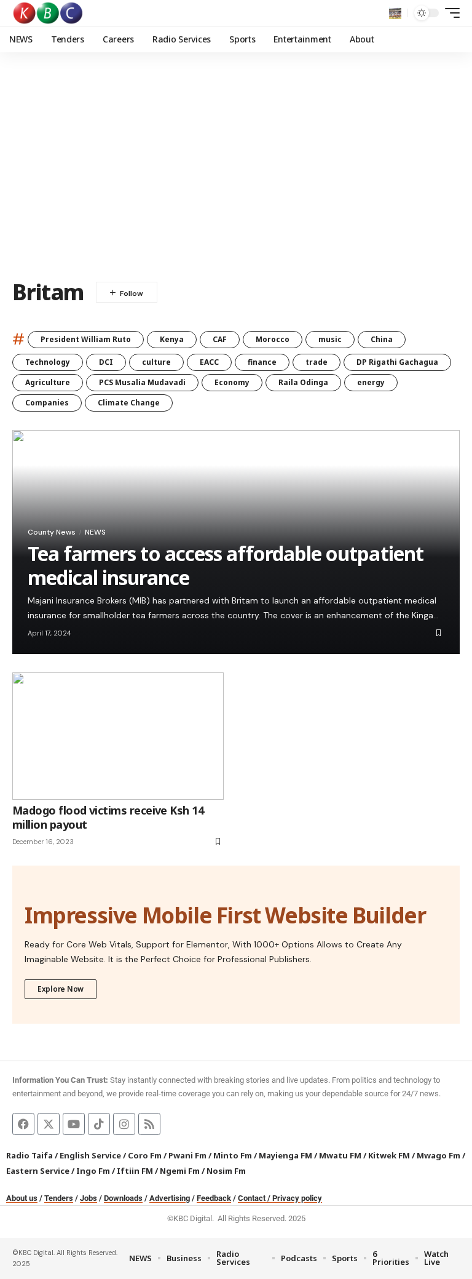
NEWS (95, 532)
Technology (47, 362)
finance (262, 362)
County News (52, 532)
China (382, 339)
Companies (47, 402)
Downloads (123, 1198)
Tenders (58, 1198)
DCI (106, 362)
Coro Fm (145, 1155)
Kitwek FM (389, 1155)
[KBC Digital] (48, 13)
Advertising (169, 1198)
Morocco (272, 339)
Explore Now (60, 989)
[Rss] (149, 1124)
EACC (209, 362)
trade (316, 362)
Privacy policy (297, 1198)
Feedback (214, 1198)
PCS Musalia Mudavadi (142, 382)
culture (156, 362)
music (330, 339)
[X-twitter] (48, 1124)
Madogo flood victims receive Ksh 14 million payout (107, 817)
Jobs (88, 1198)
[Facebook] (23, 1124)
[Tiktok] (99, 1124)
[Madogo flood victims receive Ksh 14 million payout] (118, 735)
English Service (90, 1155)
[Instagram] (124, 1124)
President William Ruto (86, 339)
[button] (395, 13)
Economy (232, 382)
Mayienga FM (285, 1155)
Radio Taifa (29, 1155)
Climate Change (129, 402)
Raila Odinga (303, 382)
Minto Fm (232, 1155)
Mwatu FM (340, 1155)
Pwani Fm (187, 1155)
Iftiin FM (135, 1170)
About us (21, 1198)
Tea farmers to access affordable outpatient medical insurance (225, 565)
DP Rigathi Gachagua (397, 362)
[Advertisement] (236, 175)
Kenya (172, 339)
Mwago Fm (438, 1155)
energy (371, 382)
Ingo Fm (93, 1170)
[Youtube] (74, 1124)
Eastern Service (37, 1170)
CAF (220, 339)
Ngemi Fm (180, 1170)
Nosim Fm (225, 1170)
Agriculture (47, 382)
